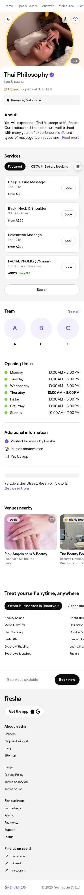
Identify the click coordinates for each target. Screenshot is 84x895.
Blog (7, 748)
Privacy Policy (14, 774)
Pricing (9, 815)
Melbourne (66, 6)
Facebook (18, 856)
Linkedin (17, 863)
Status (8, 837)
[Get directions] (42, 475)
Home (8, 6)
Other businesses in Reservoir (33, 606)
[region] (42, 42)
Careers (10, 734)
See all (74, 311)
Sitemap (10, 755)
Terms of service (16, 782)
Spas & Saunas (27, 6)
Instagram (19, 870)
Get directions (17, 488)
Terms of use (13, 789)
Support (9, 829)
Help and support (16, 741)
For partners (12, 808)
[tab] (15, 166)
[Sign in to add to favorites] (75, 19)
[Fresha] (42, 698)
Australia (48, 6)
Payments (11, 822)
